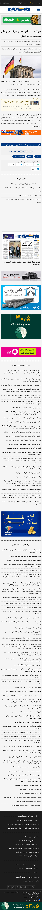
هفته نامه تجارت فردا (31, 828)
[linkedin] (19, 151)
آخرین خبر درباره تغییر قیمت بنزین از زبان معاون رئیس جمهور (22, 696)
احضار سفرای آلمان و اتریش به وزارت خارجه (16, 102)
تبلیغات (25, 865)
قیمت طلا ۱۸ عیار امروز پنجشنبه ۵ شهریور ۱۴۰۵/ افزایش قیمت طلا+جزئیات (22, 612)
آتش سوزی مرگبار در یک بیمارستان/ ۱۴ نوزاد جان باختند (24, 422)
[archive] (9, 887)
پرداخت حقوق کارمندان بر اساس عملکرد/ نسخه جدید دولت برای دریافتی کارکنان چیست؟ (21, 453)
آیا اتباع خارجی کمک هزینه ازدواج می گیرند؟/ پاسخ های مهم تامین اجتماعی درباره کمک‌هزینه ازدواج (22, 654)
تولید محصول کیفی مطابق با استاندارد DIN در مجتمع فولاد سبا (22, 188)
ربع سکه (39, 3)
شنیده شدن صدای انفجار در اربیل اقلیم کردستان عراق (25, 757)
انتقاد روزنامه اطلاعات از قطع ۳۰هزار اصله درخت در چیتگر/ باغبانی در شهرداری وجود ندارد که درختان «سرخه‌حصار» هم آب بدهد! (22, 576)
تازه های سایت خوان (21, 544)
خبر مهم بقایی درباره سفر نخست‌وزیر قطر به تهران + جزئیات (22, 432)
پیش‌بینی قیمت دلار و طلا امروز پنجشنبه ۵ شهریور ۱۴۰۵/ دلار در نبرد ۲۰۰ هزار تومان (21, 551)
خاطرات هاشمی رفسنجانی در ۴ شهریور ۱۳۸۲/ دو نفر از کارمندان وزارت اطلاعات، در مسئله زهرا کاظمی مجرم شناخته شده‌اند (21, 390)
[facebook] (27, 151)
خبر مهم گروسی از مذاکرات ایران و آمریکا (28, 570)
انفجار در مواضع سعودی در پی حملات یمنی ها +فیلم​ (24, 771)
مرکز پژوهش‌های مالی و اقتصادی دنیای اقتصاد (23, 848)
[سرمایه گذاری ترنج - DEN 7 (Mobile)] (21, 20)
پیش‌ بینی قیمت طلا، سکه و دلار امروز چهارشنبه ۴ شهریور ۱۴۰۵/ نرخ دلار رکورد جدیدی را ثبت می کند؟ (21, 396)
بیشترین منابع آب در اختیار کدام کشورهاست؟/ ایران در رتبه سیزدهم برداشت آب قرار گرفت (23, 660)
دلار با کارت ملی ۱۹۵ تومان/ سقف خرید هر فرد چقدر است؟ (23, 440)
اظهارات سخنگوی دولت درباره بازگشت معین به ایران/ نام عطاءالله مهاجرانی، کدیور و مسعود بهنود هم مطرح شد (21, 427)
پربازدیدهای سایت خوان (21, 365)
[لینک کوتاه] (30, 151)
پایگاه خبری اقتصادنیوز (14, 828)
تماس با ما (34, 865)
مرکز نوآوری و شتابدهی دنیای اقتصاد (26, 845)
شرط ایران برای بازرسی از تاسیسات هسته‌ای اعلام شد (25, 408)
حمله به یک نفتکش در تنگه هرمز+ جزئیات (28, 688)
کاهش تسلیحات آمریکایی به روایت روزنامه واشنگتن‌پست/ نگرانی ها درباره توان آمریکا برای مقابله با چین (21, 598)
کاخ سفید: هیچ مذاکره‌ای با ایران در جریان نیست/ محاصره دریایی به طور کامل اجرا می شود (21, 670)
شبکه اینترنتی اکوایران (14, 824)
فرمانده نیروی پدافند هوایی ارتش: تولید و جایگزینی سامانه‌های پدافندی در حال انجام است (22, 468)
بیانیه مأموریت (20, 877)
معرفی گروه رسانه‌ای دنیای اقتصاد (27, 821)
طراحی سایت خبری (33, 900)
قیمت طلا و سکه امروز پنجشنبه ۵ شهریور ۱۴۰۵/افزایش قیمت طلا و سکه (21, 623)
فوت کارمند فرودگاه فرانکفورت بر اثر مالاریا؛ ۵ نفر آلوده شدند (22, 747)
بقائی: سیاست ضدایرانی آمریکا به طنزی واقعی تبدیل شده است (22, 736)
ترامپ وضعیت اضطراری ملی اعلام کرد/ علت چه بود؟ (25, 556)
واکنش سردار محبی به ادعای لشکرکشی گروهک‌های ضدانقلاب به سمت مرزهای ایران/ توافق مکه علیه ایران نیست (21, 413)
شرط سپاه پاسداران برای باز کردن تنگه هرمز (28, 722)
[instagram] (33, 887)
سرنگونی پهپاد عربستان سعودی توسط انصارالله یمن (25, 767)
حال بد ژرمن (37, 192)
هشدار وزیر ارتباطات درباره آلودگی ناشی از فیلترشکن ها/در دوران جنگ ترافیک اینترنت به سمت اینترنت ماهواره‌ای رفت (21, 701)
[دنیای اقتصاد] (19, 10)
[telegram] (15, 151)
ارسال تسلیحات (19, 156)
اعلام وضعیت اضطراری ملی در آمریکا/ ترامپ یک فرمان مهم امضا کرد (21, 682)
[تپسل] (2, 131)
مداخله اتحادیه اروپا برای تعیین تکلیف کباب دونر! (26, 184)
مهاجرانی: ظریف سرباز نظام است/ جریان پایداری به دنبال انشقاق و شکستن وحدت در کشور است (21, 380)
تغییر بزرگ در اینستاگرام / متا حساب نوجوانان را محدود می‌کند (22, 732)
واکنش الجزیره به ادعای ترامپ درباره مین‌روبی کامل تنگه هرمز (22, 797)
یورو (19, 3)
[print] (11, 151)
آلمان (37, 156)
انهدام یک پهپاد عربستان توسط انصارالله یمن (27, 665)
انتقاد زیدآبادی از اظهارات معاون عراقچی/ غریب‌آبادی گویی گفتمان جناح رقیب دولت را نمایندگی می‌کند (21, 402)
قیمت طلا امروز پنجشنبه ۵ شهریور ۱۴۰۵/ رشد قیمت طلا (24, 607)
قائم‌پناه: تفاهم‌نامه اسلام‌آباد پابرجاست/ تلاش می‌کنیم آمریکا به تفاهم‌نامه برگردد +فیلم (22, 707)
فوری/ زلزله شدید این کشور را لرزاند (30, 793)
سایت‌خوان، (32, 145)
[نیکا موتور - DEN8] (21, 276)
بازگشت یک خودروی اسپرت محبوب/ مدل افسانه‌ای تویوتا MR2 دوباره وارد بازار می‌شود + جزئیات (22, 780)
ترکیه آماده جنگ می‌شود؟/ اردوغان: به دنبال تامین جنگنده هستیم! (23, 200)
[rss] (21, 887)
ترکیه (29, 156)
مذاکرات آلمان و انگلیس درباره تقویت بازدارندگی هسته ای (23, 618)
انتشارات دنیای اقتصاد (31, 837)
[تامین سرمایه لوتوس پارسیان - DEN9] (21, 326)
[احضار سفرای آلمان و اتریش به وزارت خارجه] (35, 103)
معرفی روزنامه (33, 877)
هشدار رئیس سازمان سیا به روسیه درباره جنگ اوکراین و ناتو (23, 692)
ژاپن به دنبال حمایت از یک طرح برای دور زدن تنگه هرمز (24, 775)
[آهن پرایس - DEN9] (21, 297)
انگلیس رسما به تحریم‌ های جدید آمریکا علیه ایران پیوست (23, 436)
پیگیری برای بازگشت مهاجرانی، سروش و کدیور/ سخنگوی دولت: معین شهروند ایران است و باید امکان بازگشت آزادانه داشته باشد (21, 496)
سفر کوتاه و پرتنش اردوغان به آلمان (30, 195)
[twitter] (23, 151)
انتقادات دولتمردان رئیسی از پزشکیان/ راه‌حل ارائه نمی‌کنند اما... (22, 603)
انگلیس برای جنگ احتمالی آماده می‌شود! (28, 473)
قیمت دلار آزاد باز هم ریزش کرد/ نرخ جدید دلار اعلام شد (24, 448)
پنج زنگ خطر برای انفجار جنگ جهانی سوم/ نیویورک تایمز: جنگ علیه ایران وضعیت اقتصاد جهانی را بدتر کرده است (21, 639)
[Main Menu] (38, 9)
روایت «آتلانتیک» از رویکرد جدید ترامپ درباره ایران (25, 805)
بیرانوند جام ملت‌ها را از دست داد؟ (30, 789)
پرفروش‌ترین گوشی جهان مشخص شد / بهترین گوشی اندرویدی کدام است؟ (21, 490)
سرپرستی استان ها (31, 868)
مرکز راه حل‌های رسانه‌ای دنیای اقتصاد (26, 852)
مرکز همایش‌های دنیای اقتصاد (28, 841)
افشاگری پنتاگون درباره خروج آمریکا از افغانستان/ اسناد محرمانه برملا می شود (22, 633)
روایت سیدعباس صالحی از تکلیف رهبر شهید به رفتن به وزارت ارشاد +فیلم (22, 741)
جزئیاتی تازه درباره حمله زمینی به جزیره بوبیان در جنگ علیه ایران (21, 385)
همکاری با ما (19, 868)
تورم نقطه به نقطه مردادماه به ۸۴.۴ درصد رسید (26, 712)
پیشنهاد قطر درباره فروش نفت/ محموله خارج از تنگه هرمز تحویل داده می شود (21, 503)
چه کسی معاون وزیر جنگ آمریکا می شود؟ (28, 628)
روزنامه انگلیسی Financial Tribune (27, 856)
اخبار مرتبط (21, 178)
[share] (17, 887)
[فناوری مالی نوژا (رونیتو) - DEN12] (21, 524)
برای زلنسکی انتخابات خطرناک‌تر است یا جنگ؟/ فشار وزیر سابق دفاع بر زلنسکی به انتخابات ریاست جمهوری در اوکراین (22, 584)
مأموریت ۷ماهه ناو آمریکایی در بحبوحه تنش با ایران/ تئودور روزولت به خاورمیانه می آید (22, 565)
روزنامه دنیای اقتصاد (31, 824)
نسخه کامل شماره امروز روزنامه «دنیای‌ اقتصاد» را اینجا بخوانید (22, 263)
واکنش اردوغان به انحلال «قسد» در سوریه (28, 477)
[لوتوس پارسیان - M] (21, 906)
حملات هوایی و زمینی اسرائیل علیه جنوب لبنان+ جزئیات (24, 560)
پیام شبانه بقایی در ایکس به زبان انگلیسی (28, 785)
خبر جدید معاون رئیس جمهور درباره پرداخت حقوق (25, 444)
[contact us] (13, 887)
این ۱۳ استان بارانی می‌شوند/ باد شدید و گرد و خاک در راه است (21, 418)
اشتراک (17, 865)
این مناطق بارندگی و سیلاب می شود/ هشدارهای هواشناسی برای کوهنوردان (21, 676)
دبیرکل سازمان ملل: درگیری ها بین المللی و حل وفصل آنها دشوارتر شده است (23, 717)
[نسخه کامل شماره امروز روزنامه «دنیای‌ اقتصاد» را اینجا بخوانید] (21, 245)
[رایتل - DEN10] (21, 352)
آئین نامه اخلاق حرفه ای (30, 881)
